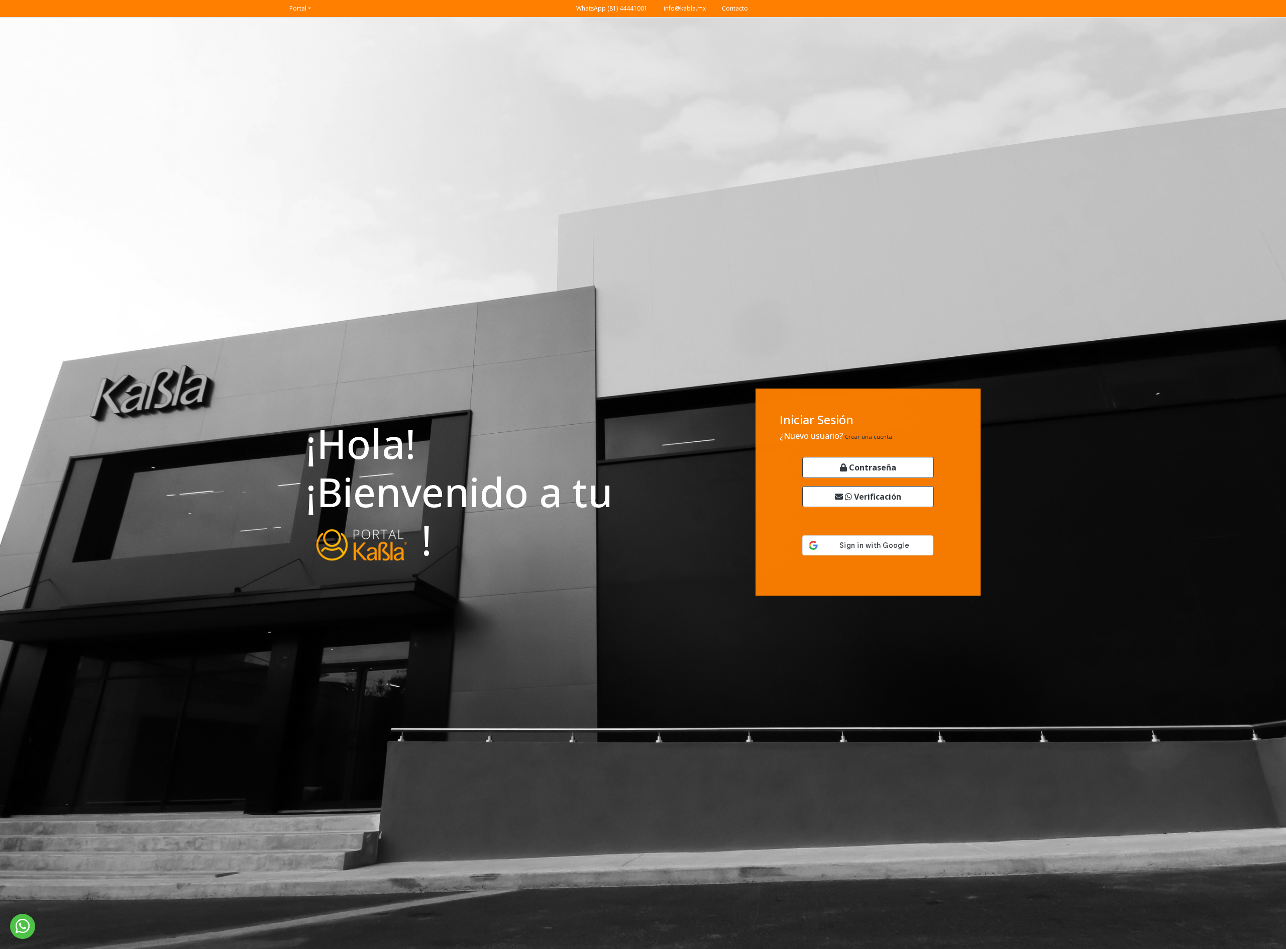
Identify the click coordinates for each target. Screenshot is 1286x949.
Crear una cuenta (868, 436)
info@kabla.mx (685, 8)
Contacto (735, 8)
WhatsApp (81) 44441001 (612, 8)
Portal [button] (297, 8)
